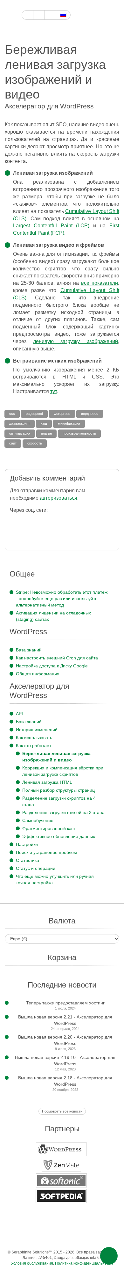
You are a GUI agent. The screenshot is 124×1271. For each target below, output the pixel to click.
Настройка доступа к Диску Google (52, 665)
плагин (46, 433)
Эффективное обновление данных (58, 836)
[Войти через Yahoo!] (66, 521)
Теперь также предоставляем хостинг (65, 1002)
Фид (93, 1239)
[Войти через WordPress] (53, 521)
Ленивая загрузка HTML (47, 782)
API (19, 713)
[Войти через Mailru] (15, 534)
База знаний (29, 649)
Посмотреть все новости (62, 1111)
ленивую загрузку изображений (75, 341)
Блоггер (16, 1239)
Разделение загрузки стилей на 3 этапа (63, 812)
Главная (27, 15)
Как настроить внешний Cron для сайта (57, 657)
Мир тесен (67, 1239)
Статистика (27, 860)
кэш (44, 423)
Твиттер (40, 5)
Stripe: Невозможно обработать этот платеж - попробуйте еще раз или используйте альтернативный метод (61, 598)
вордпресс (89, 413)
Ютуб (47, 5)
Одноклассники (80, 1239)
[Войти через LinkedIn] (79, 521)
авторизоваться (58, 498)
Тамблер (86, 1226)
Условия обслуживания (32, 1263)
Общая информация (37, 673)
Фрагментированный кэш (48, 828)
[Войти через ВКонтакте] (104, 521)
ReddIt (112, 1226)
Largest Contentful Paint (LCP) (51, 225)
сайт (13, 443)
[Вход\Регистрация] (115, 12)
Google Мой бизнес (25, 5)
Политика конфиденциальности (84, 1263)
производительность (79, 433)
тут (53, 391)
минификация (69, 423)
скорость (34, 443)
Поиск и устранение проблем (46, 852)
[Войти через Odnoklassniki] (28, 534)
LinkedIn (29, 1239)
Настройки (27, 844)
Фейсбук (33, 5)
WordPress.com (99, 1226)
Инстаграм (55, 5)
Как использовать (34, 737)
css (12, 413)
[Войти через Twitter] (40, 521)
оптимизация (19, 433)
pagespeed (34, 413)
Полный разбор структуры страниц (58, 790)
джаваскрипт (19, 423)
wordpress (62, 413)
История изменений (37, 729)
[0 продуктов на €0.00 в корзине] (104, 12)
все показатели (99, 283)
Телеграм (42, 1239)
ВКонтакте (54, 1239)
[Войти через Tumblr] (91, 521)
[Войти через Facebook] (15, 521)
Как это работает (33, 745)
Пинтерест (62, 5)
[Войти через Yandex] (40, 534)
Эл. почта (105, 1239)
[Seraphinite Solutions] (11, 11)
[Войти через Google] (28, 521)
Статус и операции (35, 868)
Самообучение (37, 820)
